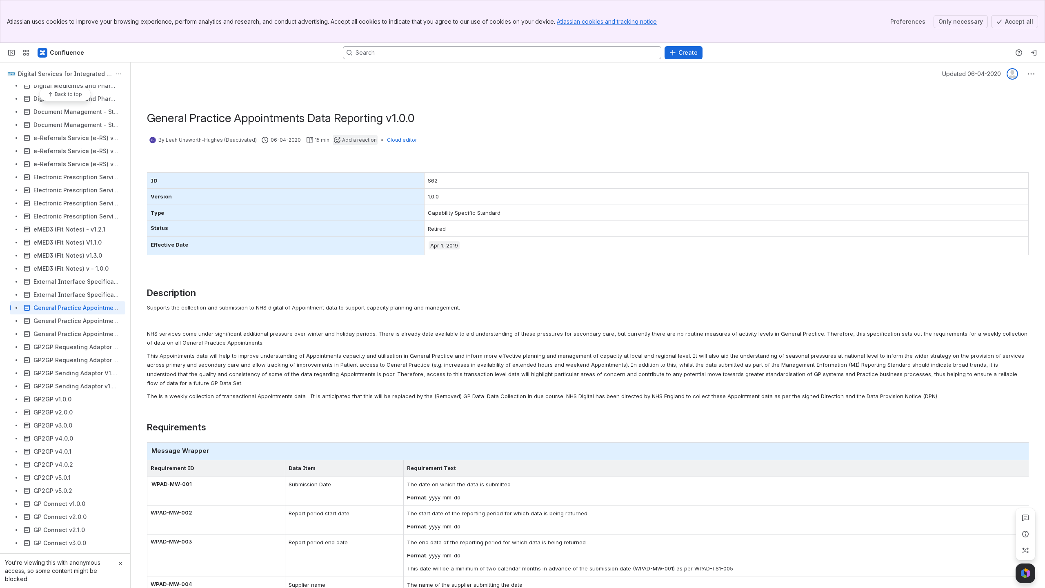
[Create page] (1025, 550)
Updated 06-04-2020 (971, 73)
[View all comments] (1025, 517)
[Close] (120, 563)
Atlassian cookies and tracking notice (607, 21)
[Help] (1018, 52)
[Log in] (1033, 52)
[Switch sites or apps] (26, 52)
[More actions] (119, 74)
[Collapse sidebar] (11, 52)
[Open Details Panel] (1025, 534)
